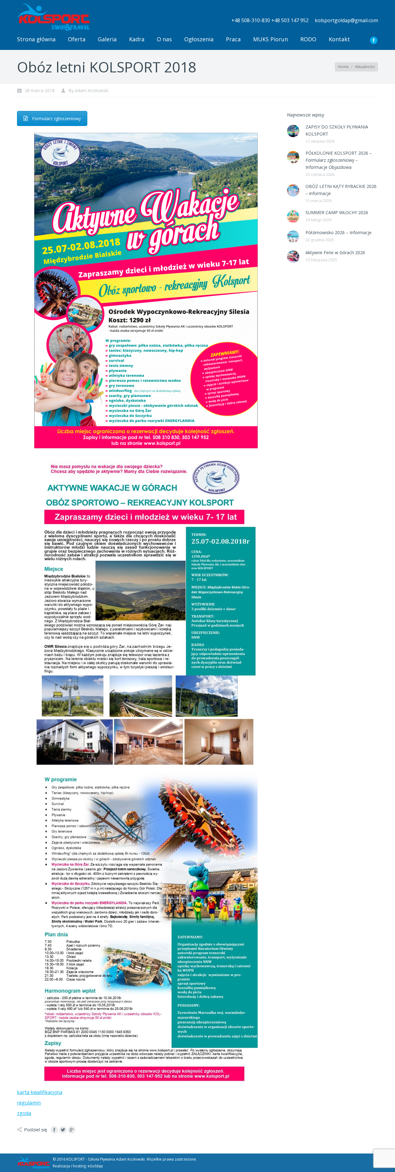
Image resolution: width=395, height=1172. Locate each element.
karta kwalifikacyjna (39, 1092)
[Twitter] (63, 1129)
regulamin (29, 1102)
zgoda (24, 1113)
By (88, 90)
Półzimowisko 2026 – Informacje (339, 232)
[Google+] (71, 1129)
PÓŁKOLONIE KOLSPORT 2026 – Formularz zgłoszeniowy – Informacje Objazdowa (339, 160)
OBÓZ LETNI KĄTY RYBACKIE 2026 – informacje (341, 189)
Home (343, 66)
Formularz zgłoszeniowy (56, 118)
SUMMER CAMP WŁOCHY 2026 (337, 212)
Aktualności (365, 66)
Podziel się (35, 1129)
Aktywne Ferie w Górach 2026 (335, 252)
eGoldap (95, 1166)
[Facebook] (373, 40)
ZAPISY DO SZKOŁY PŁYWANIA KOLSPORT (337, 130)
